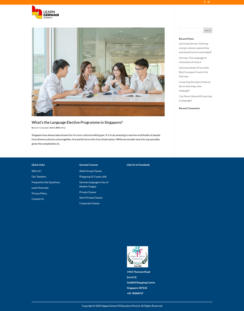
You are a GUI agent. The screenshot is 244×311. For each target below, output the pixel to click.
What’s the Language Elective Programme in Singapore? (77, 122)
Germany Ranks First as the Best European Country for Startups (194, 72)
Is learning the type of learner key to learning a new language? (195, 86)
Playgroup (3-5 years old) (92, 176)
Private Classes (87, 192)
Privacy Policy (39, 193)
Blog (195, 12)
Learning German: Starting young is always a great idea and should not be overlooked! (195, 48)
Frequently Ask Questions (46, 182)
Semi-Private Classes (91, 197)
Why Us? (124, 12)
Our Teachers (140, 12)
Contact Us (206, 12)
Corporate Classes (89, 203)
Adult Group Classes (90, 170)
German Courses (158, 12)
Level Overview (182, 12)
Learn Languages (41, 127)
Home (114, 12)
